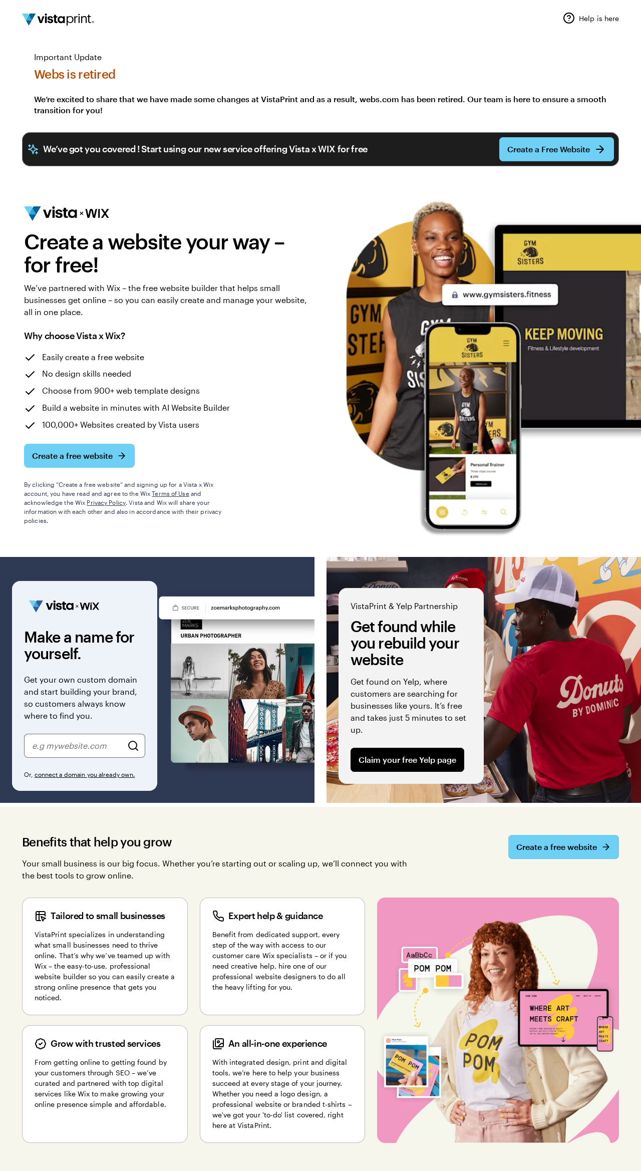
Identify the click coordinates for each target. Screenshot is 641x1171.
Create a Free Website (548, 149)
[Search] (133, 746)
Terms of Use (170, 493)
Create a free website (72, 455)
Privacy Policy (106, 502)
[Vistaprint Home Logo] (58, 20)
